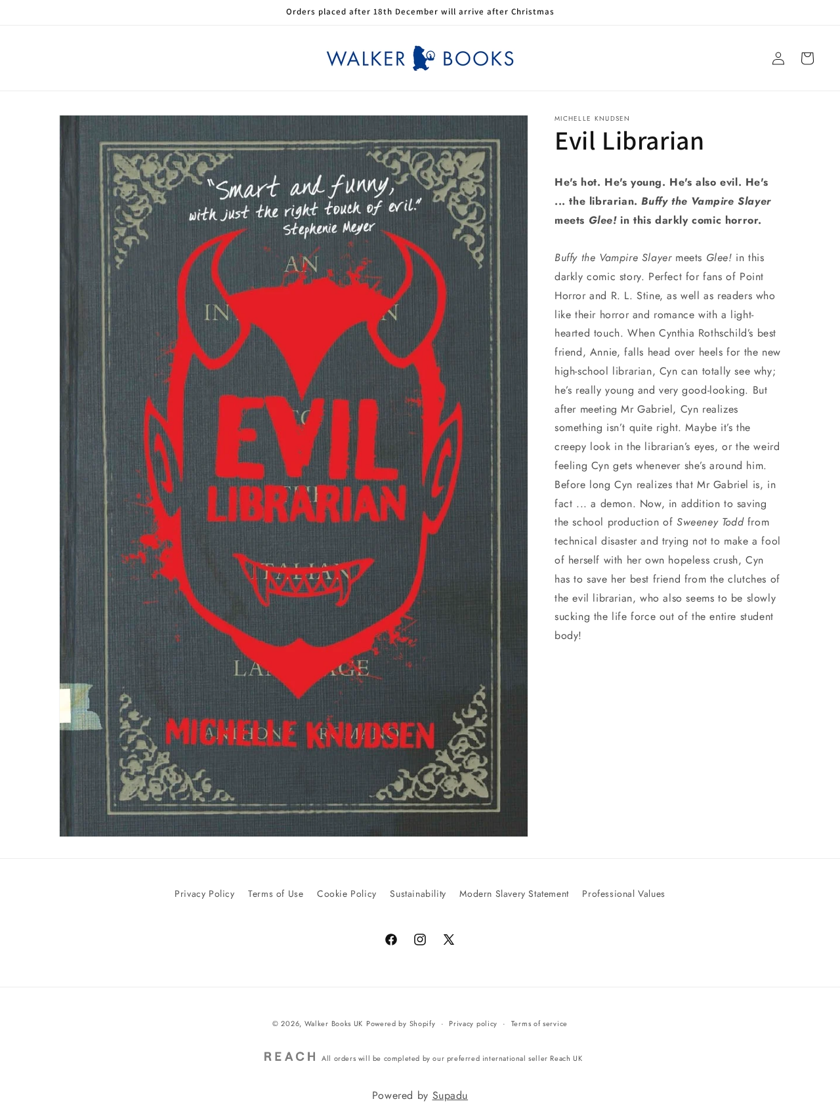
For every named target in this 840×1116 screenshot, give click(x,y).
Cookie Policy (347, 893)
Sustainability (418, 893)
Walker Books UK (334, 1023)
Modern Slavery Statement (513, 893)
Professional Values (623, 893)
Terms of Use (275, 893)
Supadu (450, 1095)
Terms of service (539, 1023)
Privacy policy (473, 1023)
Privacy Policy (204, 893)
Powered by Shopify (401, 1023)
